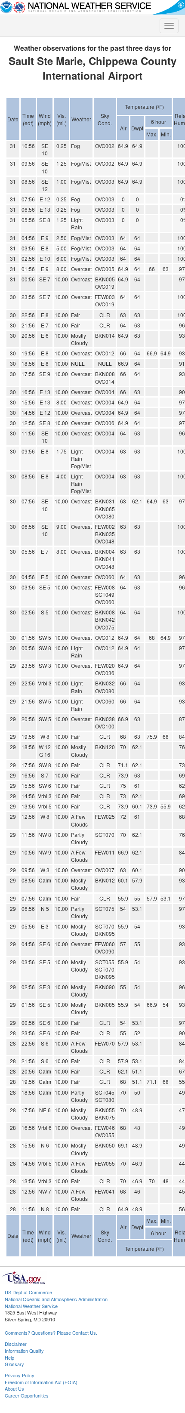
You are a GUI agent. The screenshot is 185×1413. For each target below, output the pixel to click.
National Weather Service (31, 1305)
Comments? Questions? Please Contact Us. (51, 1332)
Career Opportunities (27, 1395)
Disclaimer (16, 1343)
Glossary (14, 1364)
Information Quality (24, 1350)
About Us (14, 1388)
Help (9, 1357)
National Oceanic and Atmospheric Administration (56, 1299)
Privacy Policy (19, 1375)
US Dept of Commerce (28, 1292)
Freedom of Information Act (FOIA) (41, 1382)
